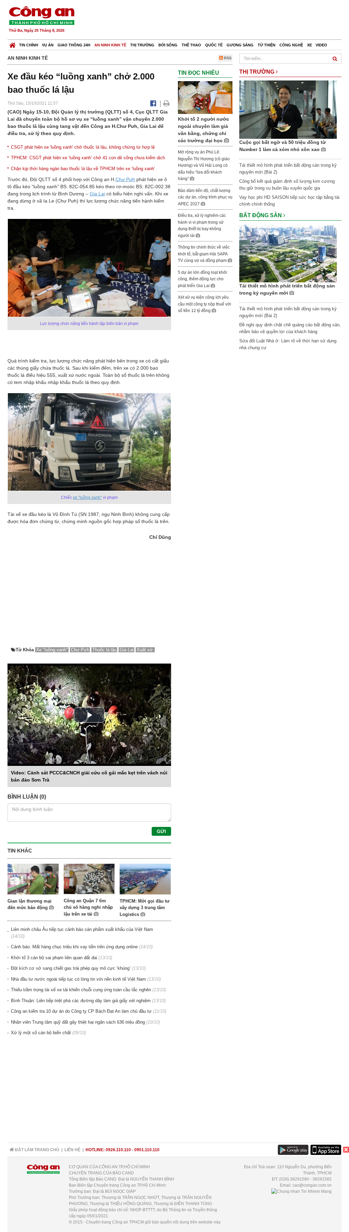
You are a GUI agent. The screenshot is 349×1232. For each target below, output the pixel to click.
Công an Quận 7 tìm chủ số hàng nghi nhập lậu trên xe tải (88, 907)
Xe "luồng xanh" (52, 649)
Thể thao (191, 45)
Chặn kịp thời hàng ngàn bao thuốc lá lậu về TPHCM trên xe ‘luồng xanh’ (83, 168)
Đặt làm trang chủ (36, 1149)
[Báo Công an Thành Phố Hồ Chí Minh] (12, 43)
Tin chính (28, 45)
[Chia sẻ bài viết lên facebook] (153, 103)
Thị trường (142, 45)
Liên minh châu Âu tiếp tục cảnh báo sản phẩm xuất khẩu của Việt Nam (82, 929)
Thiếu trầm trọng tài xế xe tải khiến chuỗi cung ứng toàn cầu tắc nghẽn (81, 989)
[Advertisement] (218, 20)
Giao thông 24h (74, 45)
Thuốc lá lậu (104, 649)
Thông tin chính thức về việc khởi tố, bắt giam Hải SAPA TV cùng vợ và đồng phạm (204, 254)
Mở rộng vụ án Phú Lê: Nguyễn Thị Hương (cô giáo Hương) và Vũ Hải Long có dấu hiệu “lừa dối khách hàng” (204, 165)
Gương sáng (240, 45)
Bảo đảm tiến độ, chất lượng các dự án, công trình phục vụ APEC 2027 (205, 197)
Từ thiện (266, 45)
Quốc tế (214, 45)
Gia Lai (97, 193)
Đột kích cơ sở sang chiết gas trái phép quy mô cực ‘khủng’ (71, 968)
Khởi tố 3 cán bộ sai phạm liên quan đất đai (54, 957)
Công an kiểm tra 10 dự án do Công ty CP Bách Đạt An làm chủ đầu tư (81, 1011)
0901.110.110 (147, 1149)
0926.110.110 (118, 1149)
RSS (227, 58)
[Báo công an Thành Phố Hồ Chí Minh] (41, 15)
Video (321, 45)
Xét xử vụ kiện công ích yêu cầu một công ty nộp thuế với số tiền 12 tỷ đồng (204, 304)
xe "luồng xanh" (87, 497)
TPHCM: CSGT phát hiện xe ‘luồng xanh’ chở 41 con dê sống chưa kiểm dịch (88, 157)
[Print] (166, 103)
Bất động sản (261, 215)
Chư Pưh (125, 179)
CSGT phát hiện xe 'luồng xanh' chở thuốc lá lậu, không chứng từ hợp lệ (83, 147)
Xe (309, 45)
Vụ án (48, 45)
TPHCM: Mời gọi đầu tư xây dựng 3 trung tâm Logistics (144, 908)
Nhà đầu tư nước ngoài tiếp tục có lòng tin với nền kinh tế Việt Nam (78, 979)
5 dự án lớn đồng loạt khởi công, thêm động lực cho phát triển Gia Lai (202, 279)
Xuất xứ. (145, 649)
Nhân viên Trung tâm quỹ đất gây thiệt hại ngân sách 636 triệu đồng (78, 1022)
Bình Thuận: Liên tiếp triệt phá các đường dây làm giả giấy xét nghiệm (81, 1000)
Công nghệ (291, 45)
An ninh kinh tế (110, 45)
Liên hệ (72, 1149)
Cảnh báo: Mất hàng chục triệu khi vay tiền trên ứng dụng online (74, 946)
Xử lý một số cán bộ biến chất (41, 1032)
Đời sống (168, 45)
